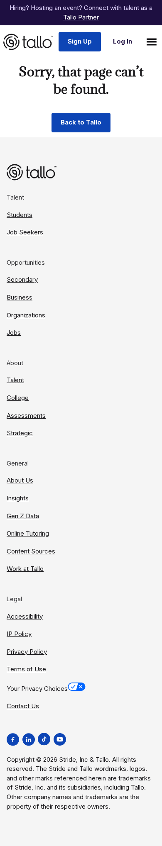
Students (19, 215)
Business (19, 297)
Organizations (26, 315)
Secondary (22, 279)
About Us (20, 480)
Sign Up (80, 41)
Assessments (26, 415)
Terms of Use (26, 669)
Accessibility (25, 616)
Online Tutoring (28, 533)
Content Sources (31, 551)
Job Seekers (25, 232)
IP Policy (19, 634)
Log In (122, 41)
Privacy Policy (27, 652)
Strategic (20, 433)
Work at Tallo (25, 569)
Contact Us (23, 706)
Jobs (14, 332)
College (18, 398)
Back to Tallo (81, 122)
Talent (15, 380)
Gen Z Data (23, 516)
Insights (18, 498)
